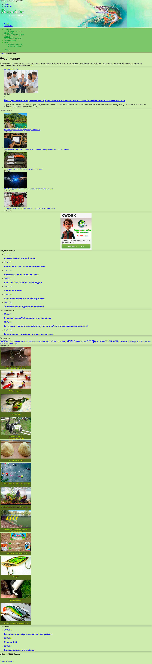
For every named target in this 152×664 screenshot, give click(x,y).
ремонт (2, 344)
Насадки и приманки (14, 35)
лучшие (79, 341)
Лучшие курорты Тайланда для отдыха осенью (22, 130)
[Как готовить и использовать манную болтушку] (15, 601)
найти (85, 341)
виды (31, 341)
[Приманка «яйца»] (15, 415)
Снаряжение (10, 40)
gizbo (10, 341)
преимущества (135, 341)
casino (4, 341)
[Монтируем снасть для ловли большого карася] (15, 485)
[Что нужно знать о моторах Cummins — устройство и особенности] (15, 207)
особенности (111, 341)
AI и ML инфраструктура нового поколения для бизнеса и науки (28, 189)
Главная (3, 53)
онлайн (99, 341)
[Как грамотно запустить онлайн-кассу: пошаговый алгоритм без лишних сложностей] (15, 147)
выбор (45, 341)
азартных (20, 341)
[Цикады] (15, 578)
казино (70, 341)
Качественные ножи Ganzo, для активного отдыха (23, 169)
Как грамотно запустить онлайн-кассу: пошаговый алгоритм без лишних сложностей (36, 149)
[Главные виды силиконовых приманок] (15, 624)
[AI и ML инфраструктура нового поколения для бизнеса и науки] (15, 187)
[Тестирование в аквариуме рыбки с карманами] (15, 508)
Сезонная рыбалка (13, 39)
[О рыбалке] (12, 20)
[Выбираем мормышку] (15, 392)
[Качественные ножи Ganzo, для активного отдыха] (15, 167)
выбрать (53, 341)
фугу (16, 344)
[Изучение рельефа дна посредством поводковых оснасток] (15, 531)
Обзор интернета (14, 46)
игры (63, 341)
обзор (91, 341)
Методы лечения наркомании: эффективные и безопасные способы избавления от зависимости (64, 100)
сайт (6, 343)
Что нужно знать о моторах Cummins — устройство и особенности (29, 208)
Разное (7, 42)
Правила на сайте (15, 31)
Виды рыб (8, 33)
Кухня (7, 37)
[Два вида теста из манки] (15, 462)
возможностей (38, 341)
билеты (26, 341)
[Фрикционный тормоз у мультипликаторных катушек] (15, 438)
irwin (14, 341)
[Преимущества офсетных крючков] (15, 555)
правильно (123, 341)
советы (11, 344)
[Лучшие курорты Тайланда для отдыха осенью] (15, 128)
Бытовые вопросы (15, 44)
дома (60, 341)
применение (147, 341)
